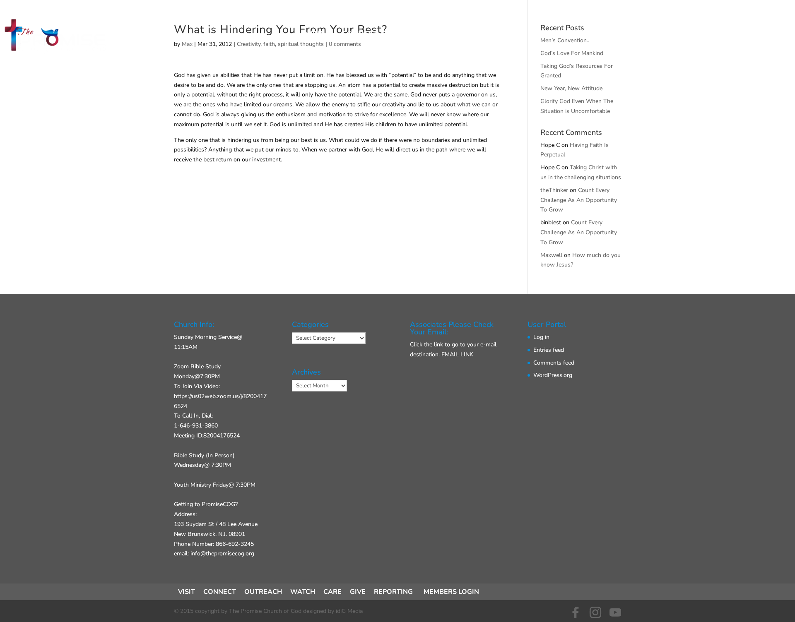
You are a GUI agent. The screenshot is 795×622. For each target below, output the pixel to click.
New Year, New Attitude (571, 88)
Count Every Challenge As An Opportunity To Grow (578, 200)
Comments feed (553, 363)
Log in (541, 337)
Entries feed (548, 350)
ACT (403, 34)
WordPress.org (552, 375)
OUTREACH (263, 591)
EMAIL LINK (457, 354)
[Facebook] (575, 612)
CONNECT (360, 34)
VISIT (314, 34)
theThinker (554, 190)
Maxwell (551, 255)
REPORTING (393, 591)
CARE (332, 591)
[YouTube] (615, 612)
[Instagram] (595, 612)
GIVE (480, 34)
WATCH (302, 591)
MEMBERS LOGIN (451, 591)
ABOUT (441, 34)
